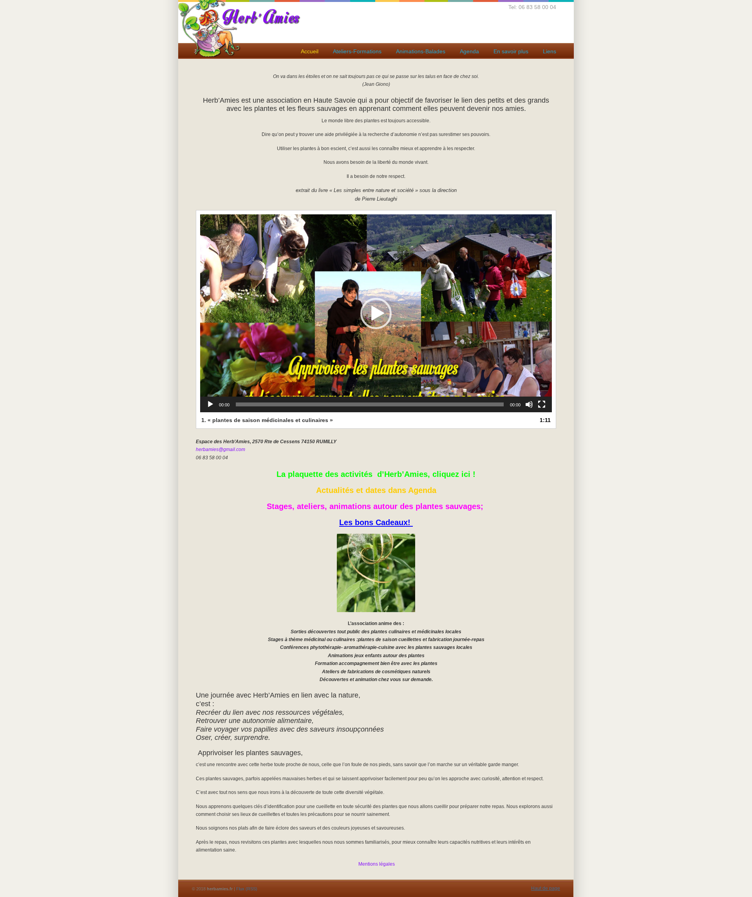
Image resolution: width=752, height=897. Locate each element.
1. (267, 420)
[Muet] (529, 404)
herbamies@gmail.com (220, 449)
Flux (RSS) (246, 888)
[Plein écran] (542, 404)
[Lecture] (210, 404)
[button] (376, 313)
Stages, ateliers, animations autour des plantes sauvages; (376, 506)
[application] (376, 313)
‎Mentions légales (376, 864)
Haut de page (545, 888)
